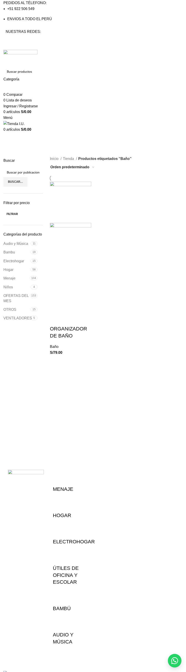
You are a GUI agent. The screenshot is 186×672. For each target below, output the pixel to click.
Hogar (8, 270)
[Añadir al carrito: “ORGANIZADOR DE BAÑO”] (55, 308)
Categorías (13, 155)
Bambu (9, 252)
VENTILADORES (17, 318)
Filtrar (12, 214)
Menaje (9, 278)
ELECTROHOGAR (74, 541)
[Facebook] (11, 40)
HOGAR (62, 515)
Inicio (54, 159)
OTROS (9, 309)
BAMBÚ (62, 608)
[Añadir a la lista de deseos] (55, 319)
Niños (8, 287)
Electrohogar (13, 261)
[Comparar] (80, 308)
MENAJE (63, 489)
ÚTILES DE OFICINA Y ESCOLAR (66, 575)
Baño (54, 347)
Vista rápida (67, 308)
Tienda (69, 159)
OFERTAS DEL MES (16, 298)
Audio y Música (15, 244)
